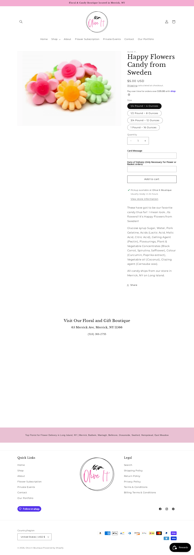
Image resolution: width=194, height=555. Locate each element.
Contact (22, 492)
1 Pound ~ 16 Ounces (144, 127)
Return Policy (132, 476)
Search (128, 465)
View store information (144, 199)
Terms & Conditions (135, 487)
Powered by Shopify (53, 548)
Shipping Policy (133, 470)
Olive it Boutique (34, 548)
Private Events (26, 487)
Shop (20, 470)
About (21, 476)
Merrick (83, 435)
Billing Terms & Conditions (140, 492)
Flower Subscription (29, 481)
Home (21, 465)
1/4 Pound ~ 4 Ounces (144, 106)
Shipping (132, 85)
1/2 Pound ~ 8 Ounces (144, 113)
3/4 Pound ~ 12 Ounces (145, 120)
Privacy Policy (132, 481)
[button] (20, 21)
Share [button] (133, 285)
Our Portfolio (25, 498)
